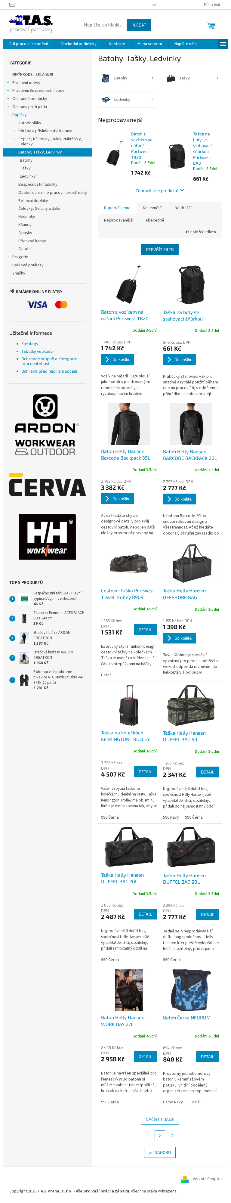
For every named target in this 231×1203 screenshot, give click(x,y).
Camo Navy (173, 1102)
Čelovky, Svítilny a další (39, 209)
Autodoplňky (29, 123)
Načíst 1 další (160, 1119)
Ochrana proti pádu (29, 107)
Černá (106, 675)
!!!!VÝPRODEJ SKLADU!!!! (32, 75)
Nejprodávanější (118, 220)
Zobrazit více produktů (157, 190)
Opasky (25, 233)
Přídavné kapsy (32, 241)
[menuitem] (28, 44)
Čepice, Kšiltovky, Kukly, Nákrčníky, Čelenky (50, 141)
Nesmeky (26, 217)
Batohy (26, 160)
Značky (18, 273)
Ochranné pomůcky (29, 99)
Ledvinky (28, 176)
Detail (145, 629)
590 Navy (171, 817)
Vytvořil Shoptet (207, 1179)
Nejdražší (183, 208)
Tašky (25, 168)
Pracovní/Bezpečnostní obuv (38, 91)
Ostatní (25, 249)
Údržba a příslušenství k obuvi (45, 131)
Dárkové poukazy (28, 265)
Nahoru (162, 1152)
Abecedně (155, 220)
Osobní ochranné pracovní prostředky (52, 193)
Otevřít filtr (160, 249)
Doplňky (19, 115)
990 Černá (110, 817)
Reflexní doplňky (33, 201)
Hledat (138, 24)
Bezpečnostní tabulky (37, 184)
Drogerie (20, 257)
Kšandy (25, 225)
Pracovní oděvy (26, 83)
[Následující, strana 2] (160, 1135)
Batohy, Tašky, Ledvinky (40, 152)
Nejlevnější (152, 208)
